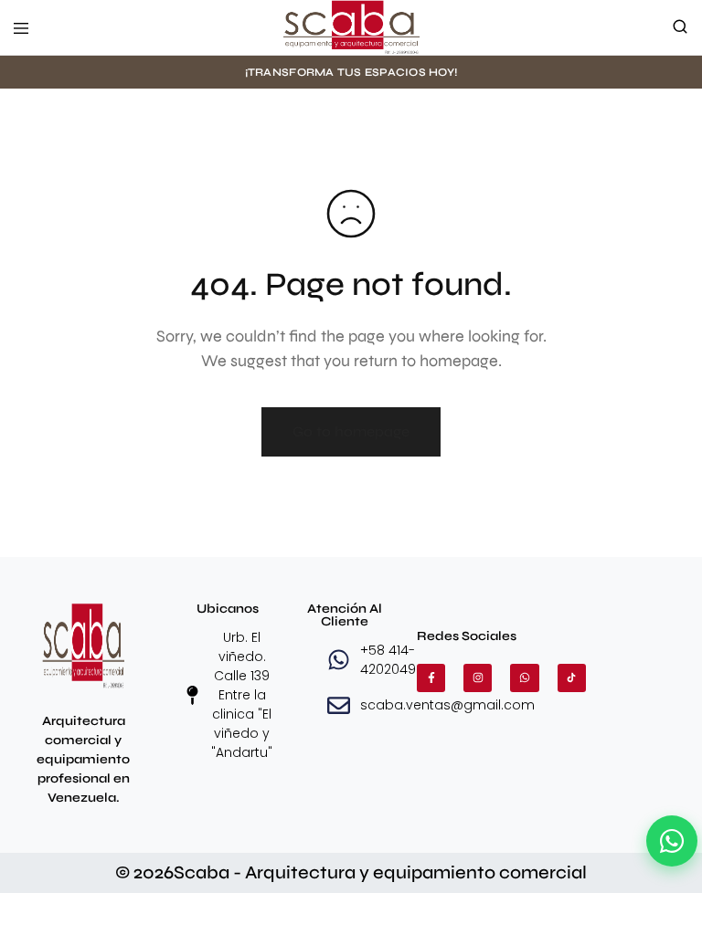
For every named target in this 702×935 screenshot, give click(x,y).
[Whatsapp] (524, 678)
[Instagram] (477, 678)
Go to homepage (351, 431)
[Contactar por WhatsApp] (671, 841)
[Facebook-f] (431, 678)
